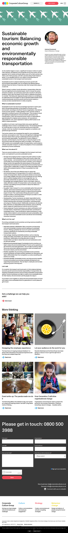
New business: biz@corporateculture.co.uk (52, 484)
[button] (63, 3)
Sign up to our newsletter (59, 469)
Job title (4, 445)
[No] (66, 529)
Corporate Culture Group (15, 3)
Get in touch (51, 3)
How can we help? (7, 453)
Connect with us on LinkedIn (56, 489)
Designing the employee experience (16, 348)
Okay (30, 531)
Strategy (38, 503)
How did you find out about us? (43, 453)
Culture (22, 503)
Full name (5, 438)
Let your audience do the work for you (50, 348)
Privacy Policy (20, 524)
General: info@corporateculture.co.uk (53, 486)
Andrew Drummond (50, 49)
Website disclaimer (28, 524)
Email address (39, 445)
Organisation (38, 438)
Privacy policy (36, 531)
